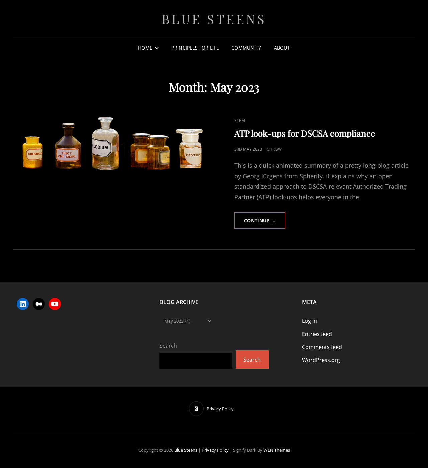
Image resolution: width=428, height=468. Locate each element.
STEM (239, 120)
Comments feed (322, 347)
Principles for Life (195, 47)
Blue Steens (214, 18)
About (282, 47)
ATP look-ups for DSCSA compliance (304, 133)
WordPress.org (321, 360)
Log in (309, 320)
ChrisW (274, 149)
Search (168, 345)
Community (246, 47)
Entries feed (317, 334)
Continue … (264, 223)
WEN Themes (276, 450)
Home (145, 47)
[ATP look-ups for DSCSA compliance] (113, 144)
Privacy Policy (215, 450)
